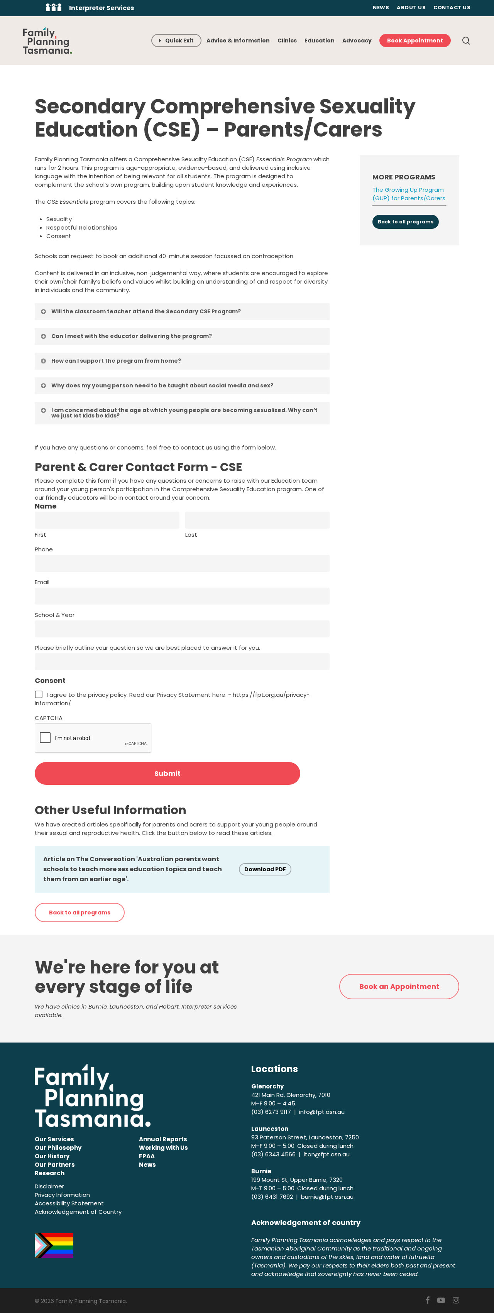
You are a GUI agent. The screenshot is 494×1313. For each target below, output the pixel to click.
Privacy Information (62, 1195)
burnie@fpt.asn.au (327, 1197)
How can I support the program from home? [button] (116, 361)
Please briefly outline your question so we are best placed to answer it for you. (147, 648)
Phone (44, 549)
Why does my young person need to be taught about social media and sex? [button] (162, 385)
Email (42, 582)
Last (191, 535)
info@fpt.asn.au (322, 1112)
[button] (80, 912)
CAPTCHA (49, 718)
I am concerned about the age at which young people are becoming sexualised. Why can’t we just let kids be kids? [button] (184, 412)
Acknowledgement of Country (78, 1212)
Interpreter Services (101, 7)
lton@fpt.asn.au (327, 1154)
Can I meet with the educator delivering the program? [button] (131, 336)
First (40, 535)
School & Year (54, 615)
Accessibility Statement (69, 1203)
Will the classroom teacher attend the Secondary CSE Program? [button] (146, 311)
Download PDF (265, 869)
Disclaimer (49, 1186)
